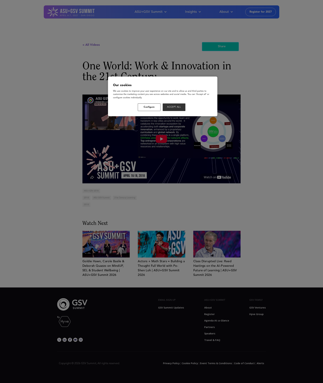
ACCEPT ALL (174, 107)
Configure (149, 107)
